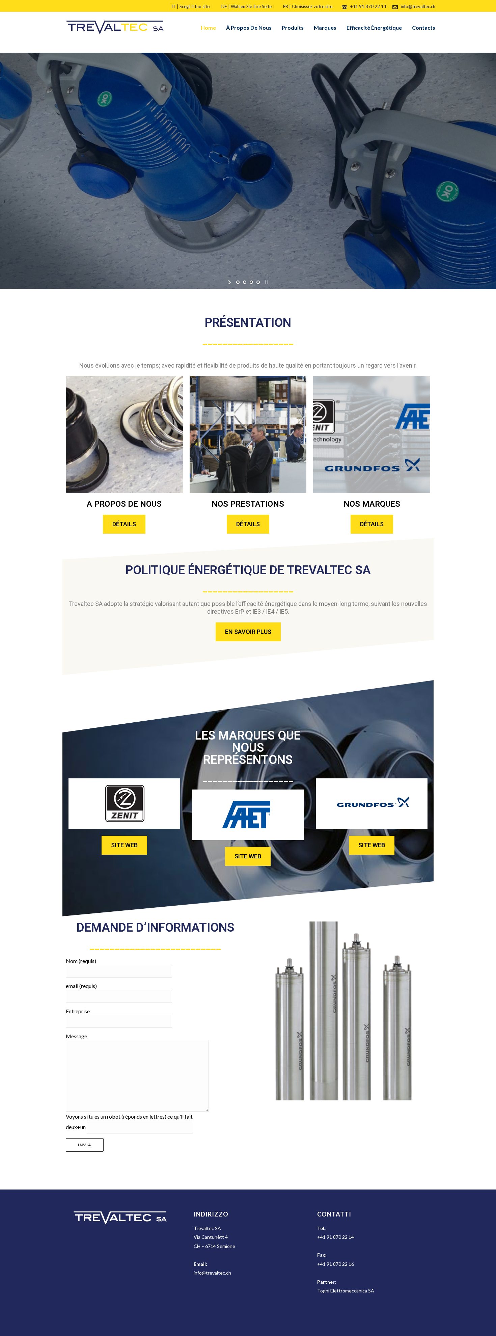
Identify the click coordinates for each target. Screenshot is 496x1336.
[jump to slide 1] (238, 282)
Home (208, 27)
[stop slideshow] (265, 282)
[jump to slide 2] (244, 282)
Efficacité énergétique (374, 27)
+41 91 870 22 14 (368, 6)
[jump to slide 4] (258, 282)
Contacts (423, 27)
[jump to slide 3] (251, 282)
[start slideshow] (230, 282)
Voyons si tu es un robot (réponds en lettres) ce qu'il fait (129, 1116)
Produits (293, 27)
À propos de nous (249, 27)
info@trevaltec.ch (418, 6)
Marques (325, 27)
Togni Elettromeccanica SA (345, 1290)
